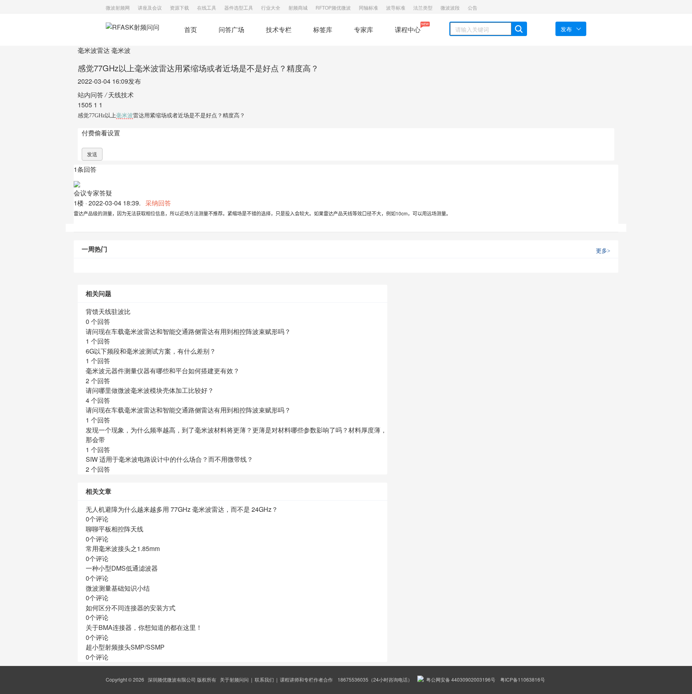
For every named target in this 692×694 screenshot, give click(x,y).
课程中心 (407, 28)
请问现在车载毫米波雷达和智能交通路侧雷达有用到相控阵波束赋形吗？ (188, 331)
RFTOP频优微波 (333, 7)
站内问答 (90, 94)
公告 (472, 7)
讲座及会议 (150, 7)
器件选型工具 (238, 7)
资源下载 (179, 7)
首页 (190, 29)
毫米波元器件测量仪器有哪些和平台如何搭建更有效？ (162, 370)
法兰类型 (422, 7)
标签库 (322, 29)
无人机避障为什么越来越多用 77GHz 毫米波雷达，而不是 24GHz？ (182, 509)
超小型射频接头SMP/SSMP (125, 647)
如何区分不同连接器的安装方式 (130, 607)
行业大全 (270, 7)
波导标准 (395, 7)
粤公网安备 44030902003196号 (459, 679)
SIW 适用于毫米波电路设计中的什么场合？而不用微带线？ (169, 459)
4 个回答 (98, 400)
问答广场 (231, 29)
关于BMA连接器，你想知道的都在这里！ (144, 627)
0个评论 (97, 518)
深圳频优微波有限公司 (172, 679)
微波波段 (450, 7)
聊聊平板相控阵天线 (114, 528)
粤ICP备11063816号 (522, 679)
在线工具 (206, 7)
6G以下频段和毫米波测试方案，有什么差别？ (151, 351)
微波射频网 (118, 7)
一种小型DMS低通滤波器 (122, 568)
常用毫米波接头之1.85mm (123, 548)
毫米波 (121, 50)
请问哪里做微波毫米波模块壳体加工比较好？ (150, 390)
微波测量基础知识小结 (118, 588)
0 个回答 (98, 321)
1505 (85, 104)
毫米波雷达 (94, 50)
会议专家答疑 (93, 192)
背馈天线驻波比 (108, 311)
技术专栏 (279, 29)
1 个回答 (98, 341)
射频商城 (298, 7)
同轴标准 (368, 7)
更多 (603, 251)
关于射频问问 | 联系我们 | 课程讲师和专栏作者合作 (276, 679)
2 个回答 (98, 380)
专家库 (363, 29)
